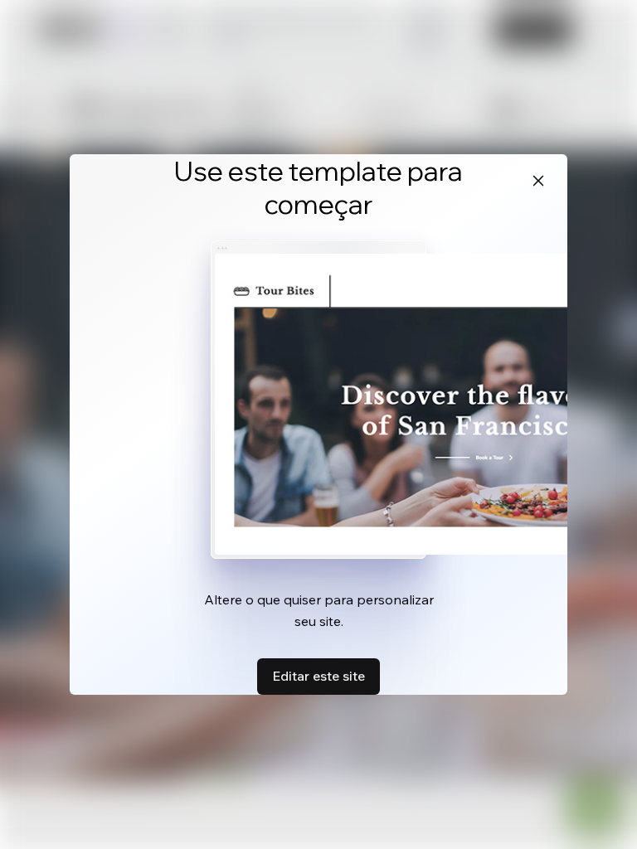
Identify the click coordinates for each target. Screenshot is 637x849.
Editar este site (318, 675)
